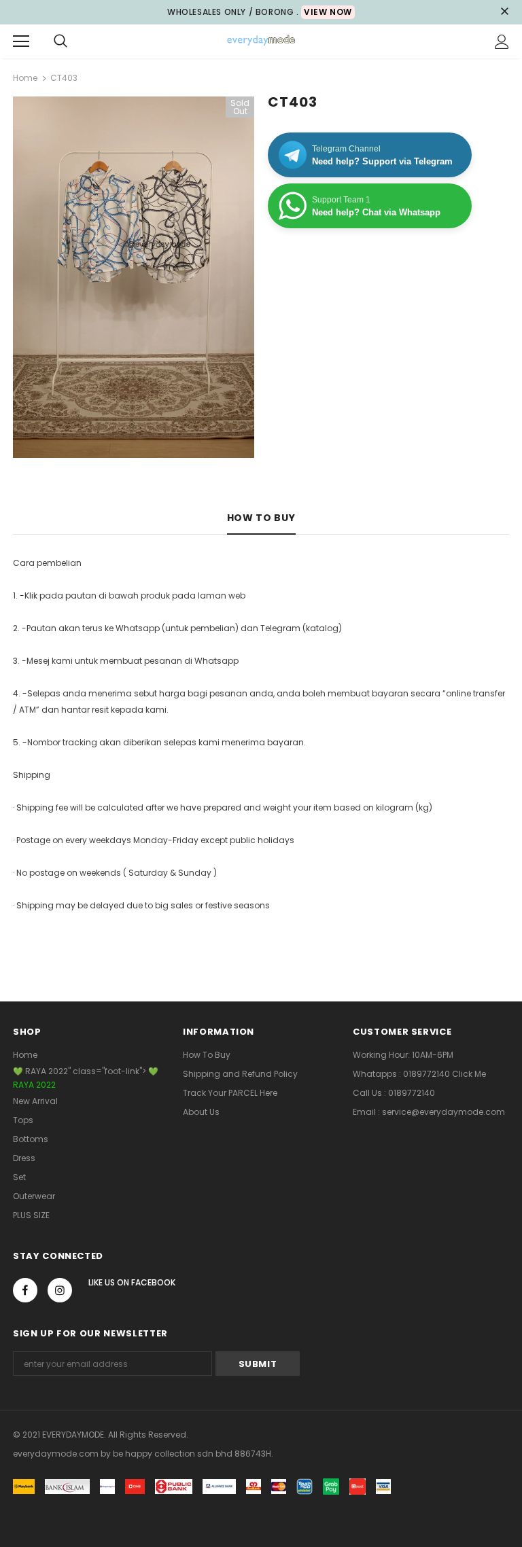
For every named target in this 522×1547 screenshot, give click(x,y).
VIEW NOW (328, 12)
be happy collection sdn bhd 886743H (192, 1453)
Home (25, 78)
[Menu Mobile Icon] (21, 41)
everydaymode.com (57, 1453)
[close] (504, 12)
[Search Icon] (60, 41)
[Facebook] (25, 1290)
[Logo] (261, 41)
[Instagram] (60, 1290)
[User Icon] (502, 42)
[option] (133, 277)
